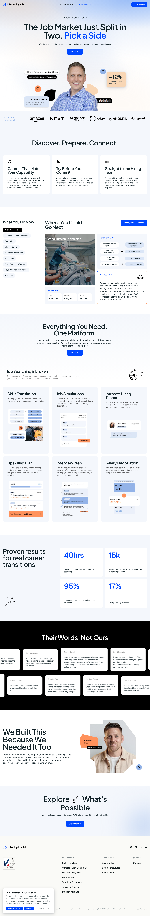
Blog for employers (110, 867)
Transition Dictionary (72, 882)
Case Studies (107, 863)
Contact (137, 863)
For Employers (65, 4)
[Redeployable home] (13, 4)
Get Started (76, 52)
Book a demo (139, 4)
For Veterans (83, 4)
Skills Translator (70, 863)
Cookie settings (84, 909)
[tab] (12, 230)
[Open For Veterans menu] (90, 4)
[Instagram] (136, 847)
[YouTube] (146, 847)
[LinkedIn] (141, 847)
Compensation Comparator (75, 867)
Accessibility (71, 909)
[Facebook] (131, 847)
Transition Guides (70, 887)
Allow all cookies (14, 908)
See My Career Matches (135, 223)
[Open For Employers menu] (73, 4)
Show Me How (76, 824)
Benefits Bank (69, 877)
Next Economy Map (71, 872)
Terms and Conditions (55, 909)
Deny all (29, 908)
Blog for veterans (70, 891)
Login (127, 4)
